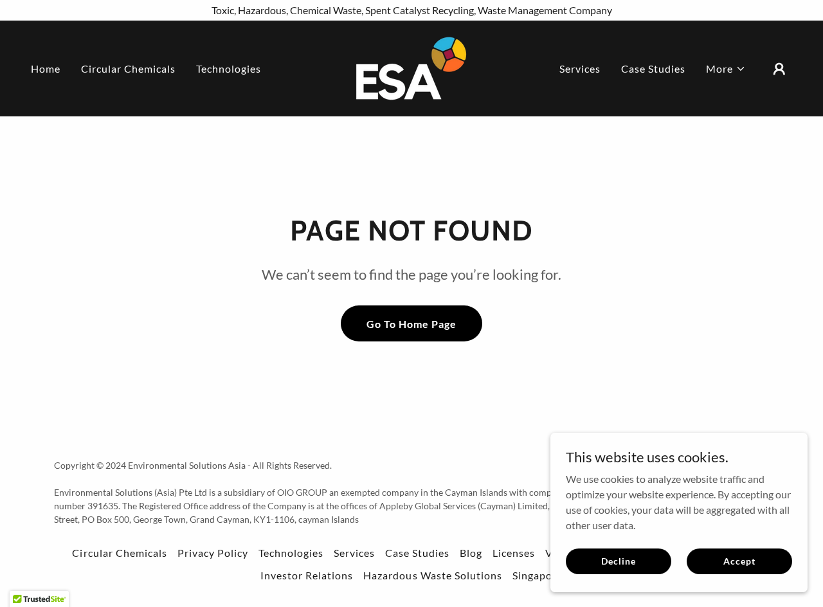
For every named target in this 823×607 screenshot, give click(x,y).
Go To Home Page (411, 324)
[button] (726, 69)
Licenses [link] (514, 553)
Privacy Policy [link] (212, 553)
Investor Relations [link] (306, 575)
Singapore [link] (537, 575)
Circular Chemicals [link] (128, 68)
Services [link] (580, 68)
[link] (411, 67)
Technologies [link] (228, 68)
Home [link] (45, 68)
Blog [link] (471, 553)
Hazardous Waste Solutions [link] (432, 575)
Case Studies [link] (653, 68)
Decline (618, 561)
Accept (739, 561)
